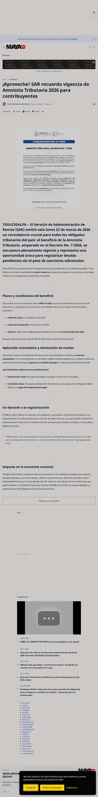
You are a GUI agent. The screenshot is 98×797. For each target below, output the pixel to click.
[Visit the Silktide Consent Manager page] (89, 788)
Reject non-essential (52, 787)
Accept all (30, 787)
